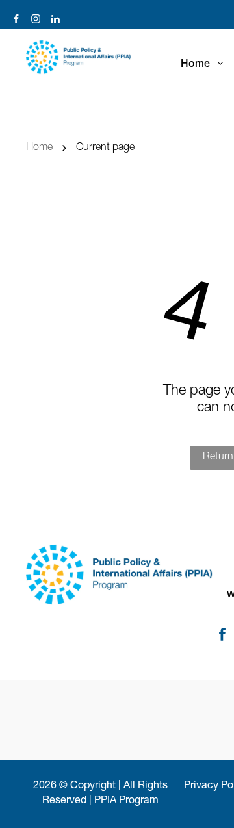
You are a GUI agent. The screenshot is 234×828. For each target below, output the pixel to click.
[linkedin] (55, 20)
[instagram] (36, 20)
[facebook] (16, 20)
